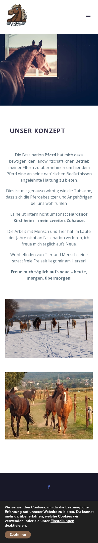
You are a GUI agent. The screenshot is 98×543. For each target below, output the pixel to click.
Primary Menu (88, 15)
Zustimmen (18, 534)
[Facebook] (49, 487)
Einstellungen (62, 521)
